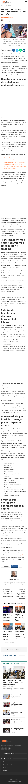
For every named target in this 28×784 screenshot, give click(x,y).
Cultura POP (18, 606)
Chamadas (4, 17)
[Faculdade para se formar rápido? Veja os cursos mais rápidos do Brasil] (20, 626)
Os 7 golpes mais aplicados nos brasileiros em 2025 (17, 703)
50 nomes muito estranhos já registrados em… (17, 695)
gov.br (22, 555)
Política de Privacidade (8, 764)
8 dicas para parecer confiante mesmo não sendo (16, 712)
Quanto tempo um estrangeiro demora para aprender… (17, 721)
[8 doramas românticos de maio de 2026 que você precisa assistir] (20, 609)
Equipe (5, 761)
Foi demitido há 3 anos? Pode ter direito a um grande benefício (8, 594)
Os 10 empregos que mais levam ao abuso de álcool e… (17, 730)
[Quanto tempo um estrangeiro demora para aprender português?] (6, 721)
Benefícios (10, 17)
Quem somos (6, 767)
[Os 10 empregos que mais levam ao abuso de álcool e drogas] (6, 730)
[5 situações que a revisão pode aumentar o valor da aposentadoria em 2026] (8, 626)
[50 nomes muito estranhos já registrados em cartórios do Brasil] (6, 696)
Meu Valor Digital (17, 781)
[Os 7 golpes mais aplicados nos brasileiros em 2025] (6, 704)
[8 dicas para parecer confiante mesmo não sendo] (6, 712)
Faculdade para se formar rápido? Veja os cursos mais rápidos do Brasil (13, 682)
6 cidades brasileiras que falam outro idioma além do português (20, 595)
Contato (5, 770)
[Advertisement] (14, 101)
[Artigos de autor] (14, 574)
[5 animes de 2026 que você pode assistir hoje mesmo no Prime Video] (8, 609)
